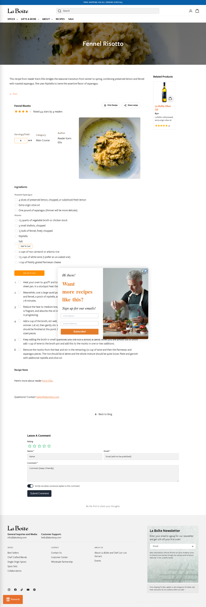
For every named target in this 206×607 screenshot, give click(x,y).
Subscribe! (79, 331)
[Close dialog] (145, 270)
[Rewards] (13, 599)
